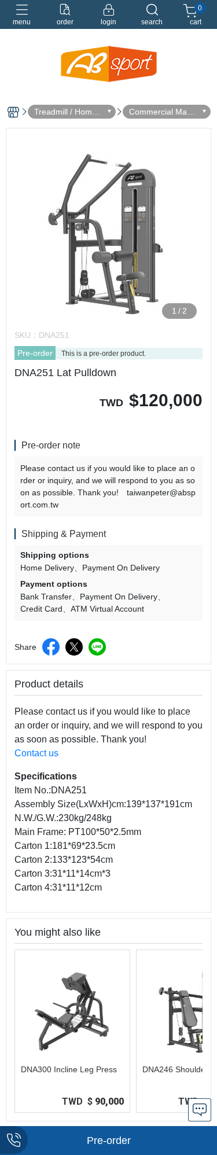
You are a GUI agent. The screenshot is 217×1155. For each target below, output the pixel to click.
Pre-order (35, 353)
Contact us (36, 753)
